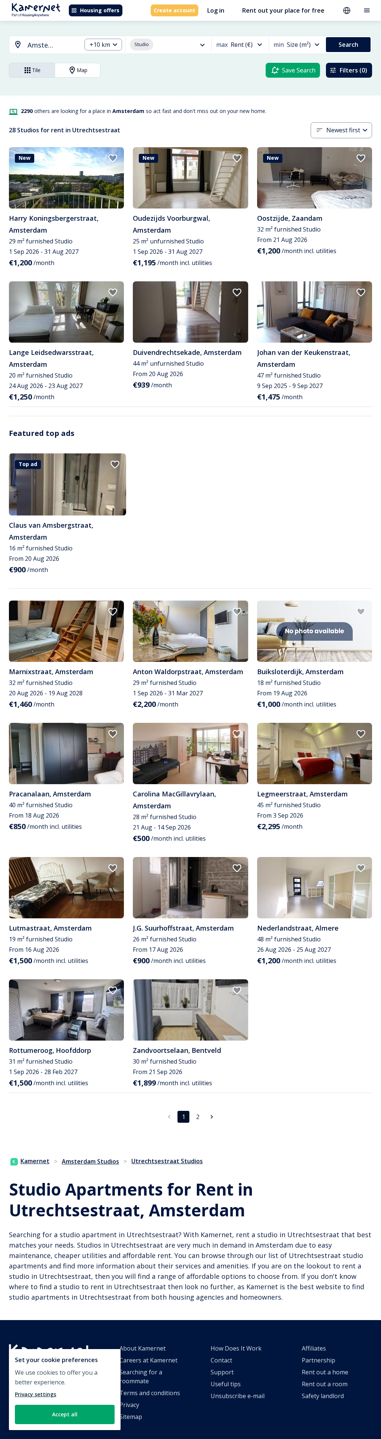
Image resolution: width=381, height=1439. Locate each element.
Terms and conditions (149, 1393)
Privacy (129, 1405)
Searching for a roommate (140, 1376)
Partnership (318, 1360)
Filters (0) (353, 70)
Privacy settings (35, 1394)
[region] (65, 1389)
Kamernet (34, 1161)
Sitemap (130, 1417)
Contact (221, 1360)
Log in (215, 10)
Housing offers (99, 10)
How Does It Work (236, 1348)
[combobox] (41, 45)
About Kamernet (142, 1348)
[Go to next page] (212, 1117)
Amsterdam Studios (90, 1161)
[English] (346, 10)
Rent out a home (325, 1372)
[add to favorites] (113, 158)
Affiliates (314, 1348)
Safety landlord (323, 1396)
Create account (174, 10)
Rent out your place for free (283, 10)
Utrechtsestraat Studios (167, 1161)
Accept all (64, 1414)
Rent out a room (325, 1384)
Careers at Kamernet (148, 1360)
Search (348, 45)
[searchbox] (51, 45)
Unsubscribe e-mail (238, 1396)
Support (222, 1372)
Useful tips (226, 1384)
